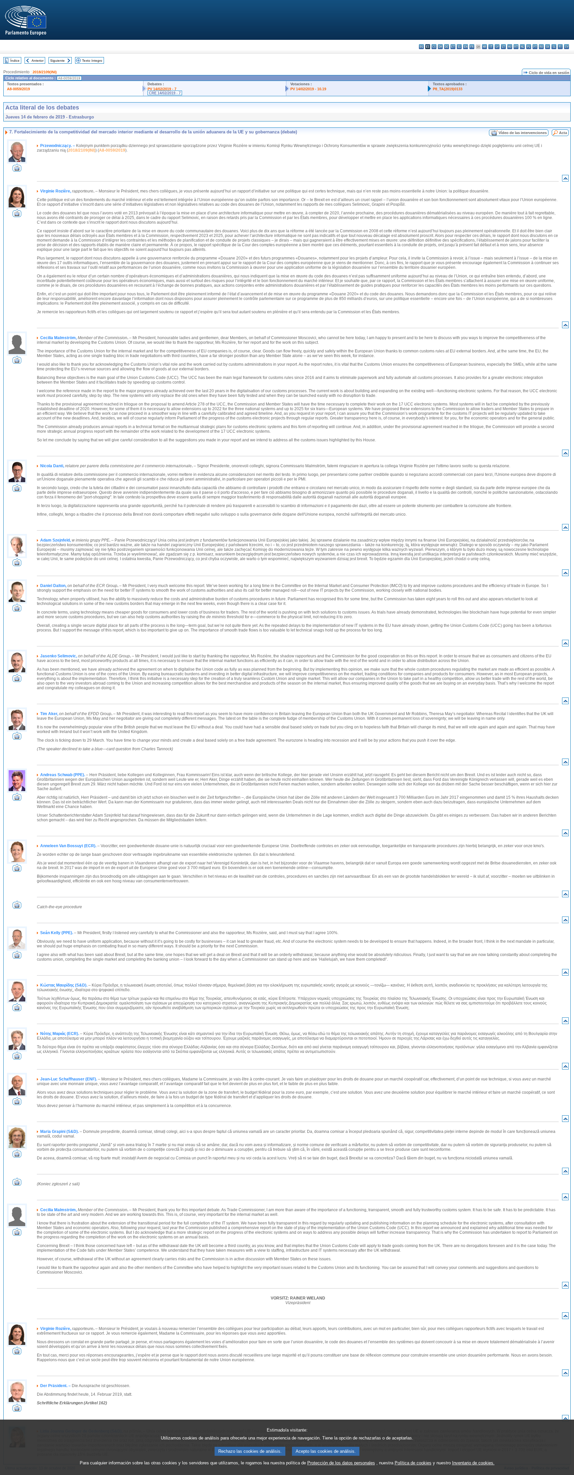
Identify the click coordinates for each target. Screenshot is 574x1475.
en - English (465, 46)
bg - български (421, 46)
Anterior (38, 60)
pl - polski (528, 46)
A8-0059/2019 (18, 89)
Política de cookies (413, 1462)
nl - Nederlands (522, 46)
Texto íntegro (92, 60)
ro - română (541, 46)
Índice (15, 60)
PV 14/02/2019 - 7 (161, 89)
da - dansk (440, 46)
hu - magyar (509, 46)
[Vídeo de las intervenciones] (17, 170)
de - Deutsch (446, 46)
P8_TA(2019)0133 (447, 89)
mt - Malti (516, 46)
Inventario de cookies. (473, 1462)
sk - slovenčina (547, 46)
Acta (563, 133)
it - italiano (490, 46)
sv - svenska (566, 46)
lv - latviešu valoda (497, 46)
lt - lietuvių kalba (503, 46)
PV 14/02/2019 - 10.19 (308, 89)
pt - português (534, 46)
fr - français (471, 46)
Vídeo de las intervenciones (523, 133)
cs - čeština (433, 46)
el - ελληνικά (459, 46)
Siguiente (57, 60)
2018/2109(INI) (45, 72)
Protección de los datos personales (341, 1462)
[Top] (565, 180)
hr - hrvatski (484, 46)
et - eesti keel (452, 46)
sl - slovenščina (553, 46)
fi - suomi (560, 46)
